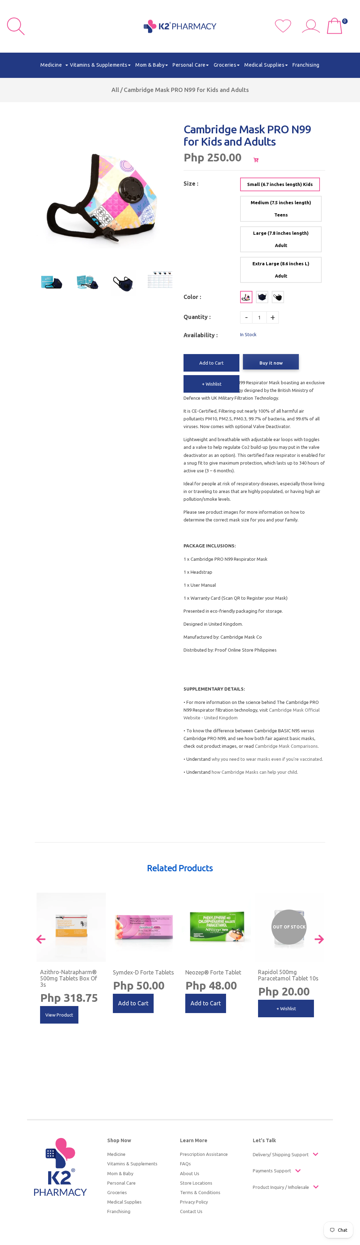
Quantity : (197, 317)
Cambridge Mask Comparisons (286, 746)
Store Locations (196, 1182)
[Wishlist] (288, 30)
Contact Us (191, 1211)
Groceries (117, 1192)
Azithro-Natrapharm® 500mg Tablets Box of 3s (68, 978)
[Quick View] (318, 892)
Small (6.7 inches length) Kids (280, 184)
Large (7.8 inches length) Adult (281, 239)
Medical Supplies (124, 1201)
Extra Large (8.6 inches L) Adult (280, 269)
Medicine (116, 1154)
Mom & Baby (120, 1173)
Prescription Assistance (204, 1154)
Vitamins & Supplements (132, 1163)
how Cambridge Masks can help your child (254, 772)
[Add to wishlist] (100, 898)
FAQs (185, 1163)
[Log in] (313, 30)
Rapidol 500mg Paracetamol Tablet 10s (288, 975)
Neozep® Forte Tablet (213, 972)
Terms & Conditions (200, 1192)
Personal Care (121, 1182)
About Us (189, 1173)
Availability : (201, 335)
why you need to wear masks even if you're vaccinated (267, 759)
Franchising (118, 1211)
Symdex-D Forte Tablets (143, 972)
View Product (59, 1014)
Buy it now (270, 362)
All (115, 89)
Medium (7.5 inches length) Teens (281, 208)
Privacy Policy (194, 1201)
